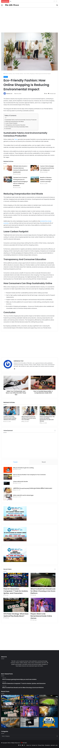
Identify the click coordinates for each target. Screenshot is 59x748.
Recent (44, 462)
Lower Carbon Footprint (11, 123)
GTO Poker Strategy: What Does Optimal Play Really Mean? (16, 615)
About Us (28, 745)
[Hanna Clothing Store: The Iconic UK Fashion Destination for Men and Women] (47, 410)
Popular (15, 462)
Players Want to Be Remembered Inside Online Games (41, 616)
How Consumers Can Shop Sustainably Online (17, 126)
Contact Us (34, 745)
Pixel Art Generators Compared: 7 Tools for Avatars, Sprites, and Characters (16, 591)
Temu (16, 139)
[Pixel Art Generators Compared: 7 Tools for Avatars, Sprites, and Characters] (16, 580)
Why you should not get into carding (23, 468)
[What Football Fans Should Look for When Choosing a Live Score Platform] (43, 580)
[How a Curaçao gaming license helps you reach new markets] (10, 700)
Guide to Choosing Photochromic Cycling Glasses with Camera (10, 418)
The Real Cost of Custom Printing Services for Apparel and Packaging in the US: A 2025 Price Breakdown (20, 181)
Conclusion (8, 128)
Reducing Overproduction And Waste (15, 121)
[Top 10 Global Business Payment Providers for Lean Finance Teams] (48, 711)
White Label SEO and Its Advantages (23, 495)
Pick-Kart (25, 742)
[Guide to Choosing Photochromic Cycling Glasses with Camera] (11, 410)
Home (6, 73)
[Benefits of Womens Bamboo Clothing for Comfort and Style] (35, 179)
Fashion (10, 73)
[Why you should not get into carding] (8, 470)
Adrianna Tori (9, 93)
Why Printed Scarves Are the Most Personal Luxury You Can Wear (29, 418)
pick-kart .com (54, 745)
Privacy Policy (41, 745)
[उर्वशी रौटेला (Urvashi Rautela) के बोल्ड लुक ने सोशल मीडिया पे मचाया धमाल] (8, 490)
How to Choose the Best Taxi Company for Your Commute (29, 474)
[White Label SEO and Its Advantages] (8, 497)
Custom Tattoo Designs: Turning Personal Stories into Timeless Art (47, 168)
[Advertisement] (29, 20)
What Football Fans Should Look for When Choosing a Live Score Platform (27, 1)
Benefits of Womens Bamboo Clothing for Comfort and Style (46, 179)
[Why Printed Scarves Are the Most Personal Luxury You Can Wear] (29, 410)
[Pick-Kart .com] (12, 5)
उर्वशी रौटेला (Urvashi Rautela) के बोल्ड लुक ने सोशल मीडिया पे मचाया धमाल (32, 488)
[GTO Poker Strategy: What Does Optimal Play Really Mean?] (16, 605)
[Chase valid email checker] (8, 484)
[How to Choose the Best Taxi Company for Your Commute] (8, 477)
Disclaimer (47, 745)
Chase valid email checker (20, 481)
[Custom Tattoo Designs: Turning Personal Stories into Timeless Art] (35, 168)
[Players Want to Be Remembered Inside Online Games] (43, 605)
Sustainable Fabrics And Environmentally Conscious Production (21, 119)
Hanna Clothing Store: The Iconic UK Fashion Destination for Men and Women (47, 419)
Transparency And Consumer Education (15, 125)
